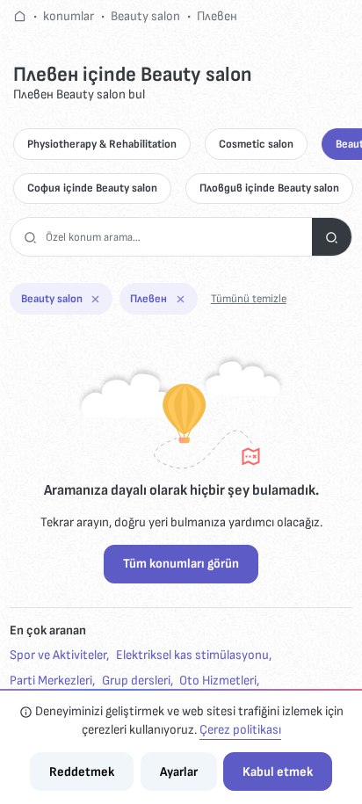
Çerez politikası (240, 729)
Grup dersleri (136, 680)
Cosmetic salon (256, 144)
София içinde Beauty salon (92, 188)
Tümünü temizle (248, 299)
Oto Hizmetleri (218, 680)
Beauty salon (145, 16)
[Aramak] (331, 237)
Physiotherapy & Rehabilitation (102, 144)
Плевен (217, 16)
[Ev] (19, 16)
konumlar (68, 16)
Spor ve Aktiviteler (58, 655)
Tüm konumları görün (181, 563)
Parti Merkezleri (51, 680)
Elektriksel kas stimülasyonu (192, 655)
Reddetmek (81, 772)
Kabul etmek (278, 772)
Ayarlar (179, 772)
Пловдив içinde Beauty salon (269, 188)
